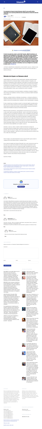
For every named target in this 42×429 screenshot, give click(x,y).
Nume (5, 260)
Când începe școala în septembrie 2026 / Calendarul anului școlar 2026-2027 (32, 272)
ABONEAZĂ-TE (21, 186)
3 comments (24, 17)
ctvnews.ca (13, 64)
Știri (4, 8)
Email (17, 260)
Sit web (29, 260)
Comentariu (6, 246)
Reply (4, 226)
